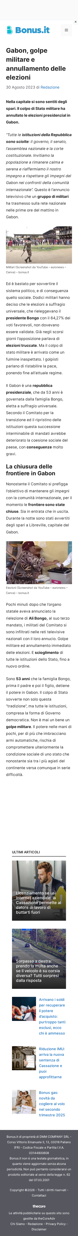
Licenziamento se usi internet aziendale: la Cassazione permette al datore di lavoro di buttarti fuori (38, 903)
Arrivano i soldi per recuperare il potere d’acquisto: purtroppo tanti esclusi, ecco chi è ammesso (52, 1016)
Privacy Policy (56, 1224)
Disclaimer (39, 1229)
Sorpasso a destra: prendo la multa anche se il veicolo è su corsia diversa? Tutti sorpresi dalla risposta (38, 971)
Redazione (35, 1224)
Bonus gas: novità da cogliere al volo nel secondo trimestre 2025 (52, 1103)
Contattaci (39, 1195)
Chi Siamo (17, 1224)
